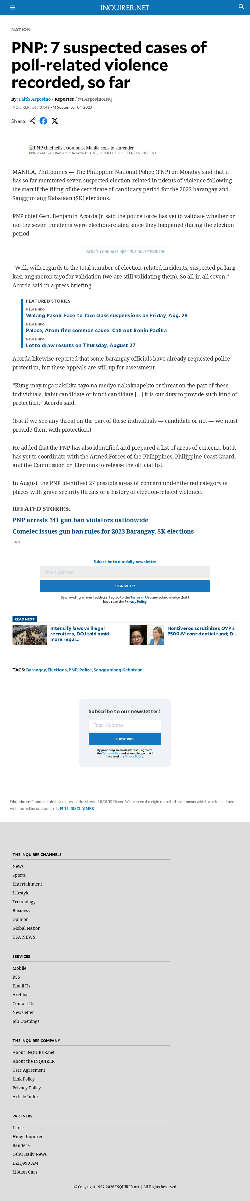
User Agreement (28, 1070)
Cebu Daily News (29, 1154)
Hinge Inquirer (27, 1136)
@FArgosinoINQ (95, 99)
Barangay (36, 670)
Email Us (21, 986)
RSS (16, 977)
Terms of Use (141, 597)
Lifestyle (20, 893)
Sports (19, 875)
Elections (57, 670)
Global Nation (26, 928)
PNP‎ (73, 670)
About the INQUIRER (33, 1061)
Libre (17, 1128)
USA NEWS (23, 937)
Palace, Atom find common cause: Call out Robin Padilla (96, 330)
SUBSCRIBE (125, 739)
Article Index (25, 1096)
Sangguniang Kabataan (118, 670)
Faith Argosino (35, 99)
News (17, 866)
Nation (21, 29)
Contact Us (23, 1003)
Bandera (21, 1145)
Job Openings (25, 1021)
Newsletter (23, 1012)
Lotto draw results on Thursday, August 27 (81, 345)
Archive (20, 995)
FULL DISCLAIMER (77, 808)
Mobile (19, 968)
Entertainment (27, 884)
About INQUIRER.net (33, 1052)
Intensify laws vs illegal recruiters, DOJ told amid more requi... (79, 633)
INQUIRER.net (23, 107)
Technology (24, 901)
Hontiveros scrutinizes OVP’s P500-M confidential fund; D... (202, 631)
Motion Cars (24, 1172)
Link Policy (23, 1079)
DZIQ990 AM (25, 1163)
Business (21, 910)
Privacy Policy (135, 601)
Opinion (20, 919)
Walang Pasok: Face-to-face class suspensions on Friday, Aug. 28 (107, 315)
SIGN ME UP (125, 586)
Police (85, 670)
